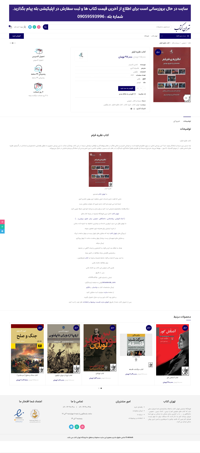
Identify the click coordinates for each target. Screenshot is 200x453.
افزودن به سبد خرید (126, 88)
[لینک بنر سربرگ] (103, 2)
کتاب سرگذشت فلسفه (136, 369)
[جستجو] (45, 27)
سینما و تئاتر (175, 43)
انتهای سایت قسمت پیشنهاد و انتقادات (96, 302)
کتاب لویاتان (100, 373)
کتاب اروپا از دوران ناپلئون (63, 375)
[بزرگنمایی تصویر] (186, 98)
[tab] (187, 120)
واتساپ (94, 287)
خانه (189, 43)
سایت (106, 292)
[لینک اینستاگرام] (39, 27)
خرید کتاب (127, 105)
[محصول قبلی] (15, 43)
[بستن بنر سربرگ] (3, 2)
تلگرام (88, 287)
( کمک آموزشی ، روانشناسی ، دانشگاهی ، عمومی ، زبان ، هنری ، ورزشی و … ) (100, 219)
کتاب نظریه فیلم (117, 105)
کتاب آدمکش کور (172, 377)
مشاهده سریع (158, 333)
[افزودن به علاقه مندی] (158, 338)
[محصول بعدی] (10, 43)
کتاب (86, 258)
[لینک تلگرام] (30, 27)
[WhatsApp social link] (34, 27)
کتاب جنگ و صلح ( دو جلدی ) (27, 375)
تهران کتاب (135, 105)
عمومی (183, 43)
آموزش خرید (16, 36)
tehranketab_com (109, 282)
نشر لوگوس (107, 105)
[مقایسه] (158, 328)
